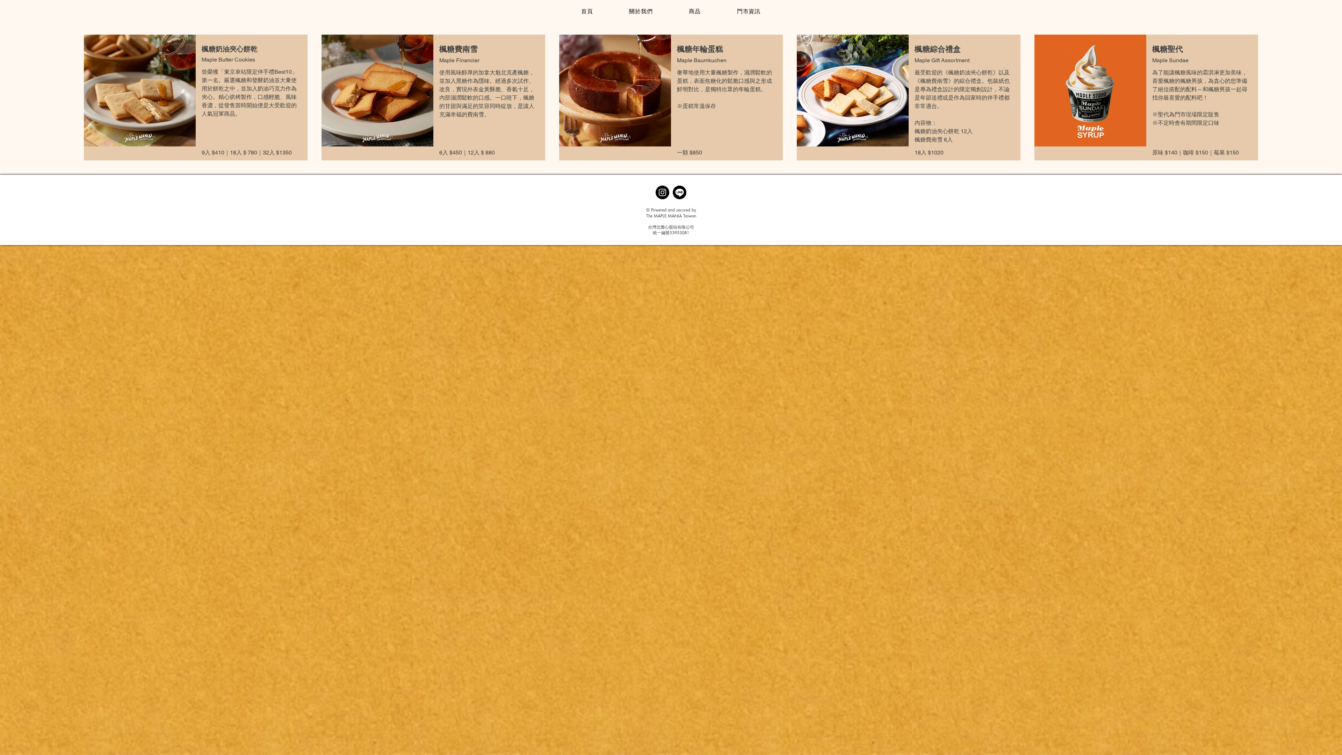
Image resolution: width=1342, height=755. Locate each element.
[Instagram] (662, 192)
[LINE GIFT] (679, 192)
